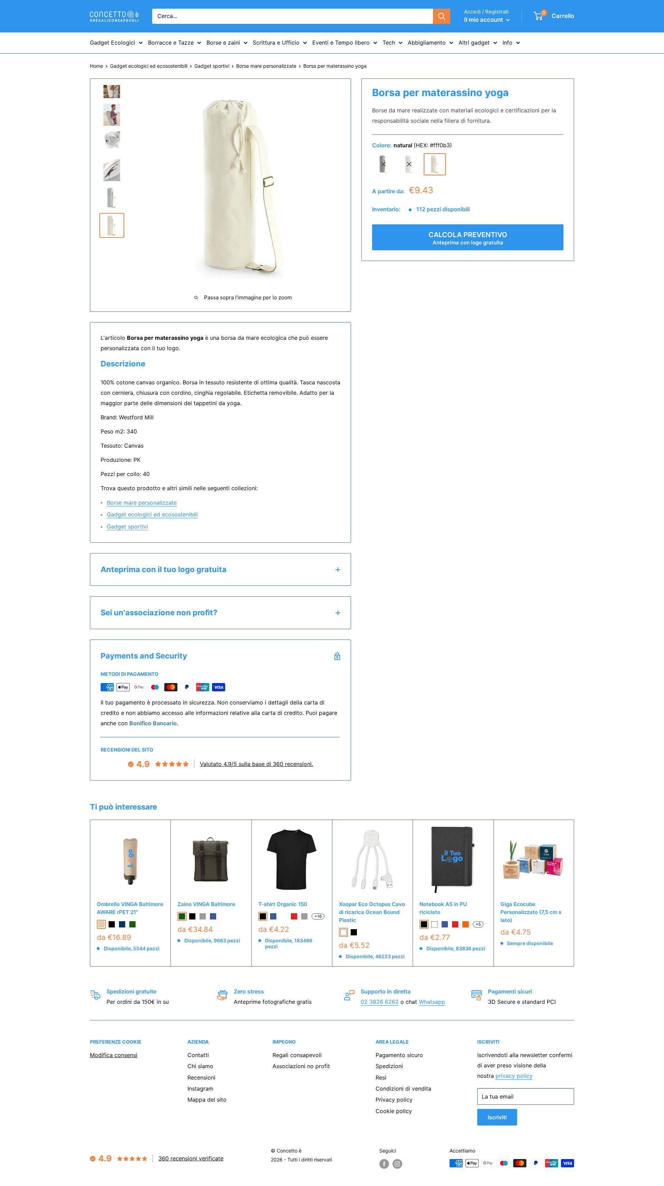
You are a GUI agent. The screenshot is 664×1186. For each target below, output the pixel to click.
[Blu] (445, 924)
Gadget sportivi (211, 66)
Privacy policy (394, 1099)
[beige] (101, 924)
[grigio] (409, 164)
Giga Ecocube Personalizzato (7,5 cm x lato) (530, 912)
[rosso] (294, 916)
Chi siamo (200, 1066)
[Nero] (354, 932)
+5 (478, 924)
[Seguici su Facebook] (384, 1164)
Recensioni (201, 1077)
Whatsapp (432, 1001)
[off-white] (283, 916)
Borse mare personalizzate (266, 66)
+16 (318, 916)
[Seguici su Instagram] (397, 1164)
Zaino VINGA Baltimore (206, 904)
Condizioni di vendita (403, 1088)
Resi (381, 1077)
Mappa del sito (207, 1099)
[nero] (383, 164)
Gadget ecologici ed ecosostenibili (148, 66)
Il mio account (484, 19)
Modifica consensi (113, 1055)
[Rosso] (455, 924)
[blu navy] (122, 924)
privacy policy (514, 1075)
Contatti (198, 1055)
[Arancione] (465, 924)
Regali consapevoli (297, 1055)
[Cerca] (441, 16)
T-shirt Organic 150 (282, 904)
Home (96, 66)
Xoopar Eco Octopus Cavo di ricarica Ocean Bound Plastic (372, 912)
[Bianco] (343, 932)
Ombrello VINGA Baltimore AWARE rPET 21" (130, 908)
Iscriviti (497, 1117)
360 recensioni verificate (190, 1158)
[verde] (132, 924)
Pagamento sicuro (399, 1055)
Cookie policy (394, 1111)
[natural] (435, 164)
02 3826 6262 (380, 1001)
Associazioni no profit (301, 1066)
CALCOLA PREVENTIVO (467, 238)
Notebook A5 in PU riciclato (443, 908)
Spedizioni (389, 1066)
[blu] (213, 916)
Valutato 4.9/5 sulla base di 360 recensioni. (256, 763)
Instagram (200, 1088)
